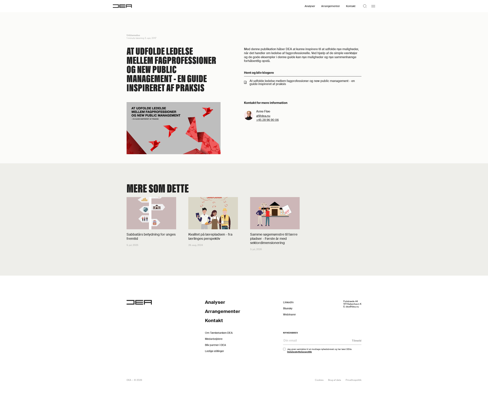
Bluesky (287, 308)
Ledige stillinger (214, 351)
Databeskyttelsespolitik (299, 351)
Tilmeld (356, 340)
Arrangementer (330, 6)
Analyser (310, 6)
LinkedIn (288, 302)
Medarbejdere (213, 339)
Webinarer (289, 314)
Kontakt (351, 6)
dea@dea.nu (352, 306)
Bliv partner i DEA (215, 345)
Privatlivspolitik (353, 380)
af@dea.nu (263, 116)
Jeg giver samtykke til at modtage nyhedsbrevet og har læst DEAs (319, 350)
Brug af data (334, 380)
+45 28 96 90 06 (267, 120)
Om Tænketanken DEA (219, 332)
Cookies (319, 380)
